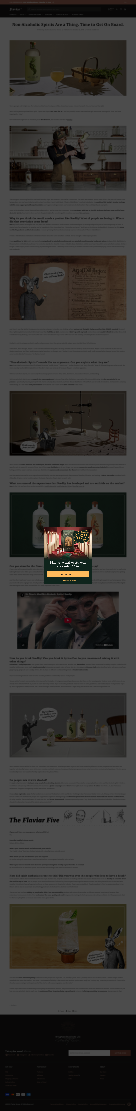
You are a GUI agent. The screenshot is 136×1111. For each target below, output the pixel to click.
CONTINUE (88, 565)
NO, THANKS (88, 573)
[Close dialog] (106, 539)
